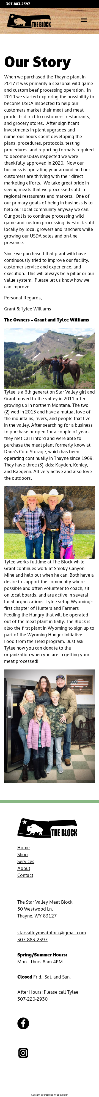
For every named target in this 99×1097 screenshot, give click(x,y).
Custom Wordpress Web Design (49, 1094)
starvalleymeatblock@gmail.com (51, 933)
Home (23, 848)
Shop (22, 855)
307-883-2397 (32, 940)
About (23, 869)
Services (25, 862)
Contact (25, 876)
